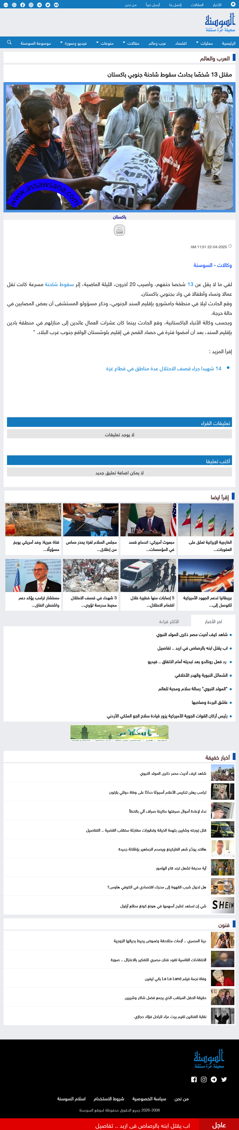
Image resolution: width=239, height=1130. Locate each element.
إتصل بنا (175, 4)
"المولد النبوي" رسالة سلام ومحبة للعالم (193, 688)
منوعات (107, 42)
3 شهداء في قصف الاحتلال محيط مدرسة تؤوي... (94, 600)
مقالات (133, 42)
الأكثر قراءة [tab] (169, 621)
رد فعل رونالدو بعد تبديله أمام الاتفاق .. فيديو (188, 661)
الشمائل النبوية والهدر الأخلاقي (201, 674)
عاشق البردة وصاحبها (210, 701)
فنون (224, 924)
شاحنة (51, 283)
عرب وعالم (157, 42)
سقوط (67, 283)
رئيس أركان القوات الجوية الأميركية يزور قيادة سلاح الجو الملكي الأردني (167, 715)
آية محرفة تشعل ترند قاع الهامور (181, 867)
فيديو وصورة (76, 42)
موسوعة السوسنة (36, 42)
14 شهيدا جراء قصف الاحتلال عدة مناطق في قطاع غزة (163, 367)
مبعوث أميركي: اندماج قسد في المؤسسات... (151, 545)
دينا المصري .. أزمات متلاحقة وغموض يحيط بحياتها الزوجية (160, 940)
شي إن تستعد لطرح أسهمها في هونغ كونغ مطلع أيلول (163, 905)
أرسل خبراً (153, 4)
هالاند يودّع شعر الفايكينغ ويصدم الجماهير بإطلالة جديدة (162, 848)
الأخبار (217, 4)
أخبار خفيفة (218, 756)
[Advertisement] (94, 22)
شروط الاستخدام (109, 1098)
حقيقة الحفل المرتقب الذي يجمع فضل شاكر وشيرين (165, 996)
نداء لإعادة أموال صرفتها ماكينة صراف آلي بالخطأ (167, 810)
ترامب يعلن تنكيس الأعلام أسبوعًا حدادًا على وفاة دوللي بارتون (157, 791)
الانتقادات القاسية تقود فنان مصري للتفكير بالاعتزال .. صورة (158, 959)
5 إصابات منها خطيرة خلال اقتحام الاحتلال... (152, 600)
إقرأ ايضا (220, 496)
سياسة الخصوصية (149, 1098)
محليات (207, 42)
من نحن (131, 4)
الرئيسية (228, 42)
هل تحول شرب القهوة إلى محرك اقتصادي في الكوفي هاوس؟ (156, 886)
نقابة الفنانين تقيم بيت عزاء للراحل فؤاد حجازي (170, 1015)
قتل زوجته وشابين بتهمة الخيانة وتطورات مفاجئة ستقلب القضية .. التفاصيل (146, 829)
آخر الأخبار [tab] (213, 621)
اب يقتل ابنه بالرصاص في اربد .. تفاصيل (193, 647)
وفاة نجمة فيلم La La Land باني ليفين (175, 977)
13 (190, 283)
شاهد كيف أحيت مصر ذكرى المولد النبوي (192, 633)
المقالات (197, 4)
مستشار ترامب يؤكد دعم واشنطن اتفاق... (39, 600)
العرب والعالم (215, 57)
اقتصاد (181, 42)
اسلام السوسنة (71, 1098)
